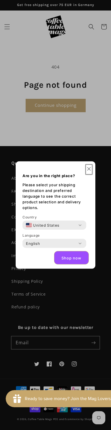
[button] (89, 169)
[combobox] (42, 225)
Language (31, 235)
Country (29, 217)
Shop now (71, 257)
